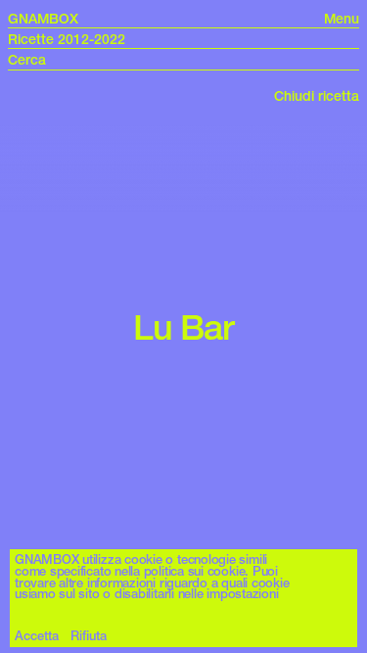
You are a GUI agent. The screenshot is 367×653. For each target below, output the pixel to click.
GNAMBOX (43, 18)
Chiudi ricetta (316, 96)
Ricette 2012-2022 (66, 39)
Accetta (37, 636)
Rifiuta (88, 636)
